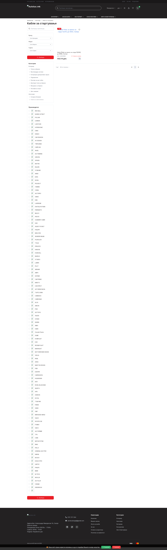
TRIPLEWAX (38, 144)
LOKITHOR (38, 124)
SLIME (36, 335)
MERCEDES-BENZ (40, 414)
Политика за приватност (98, 532)
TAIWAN (37, 187)
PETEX (37, 398)
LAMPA (37, 263)
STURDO (37, 259)
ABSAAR (37, 269)
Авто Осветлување (121, 530)
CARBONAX (38, 299)
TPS (36, 434)
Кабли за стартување (48, 20)
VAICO (37, 428)
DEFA (36, 177)
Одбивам (117, 547)
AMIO (36, 325)
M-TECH (37, 474)
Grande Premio (39, 332)
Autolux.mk (40, 1)
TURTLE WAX (39, 292)
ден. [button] (119, 8)
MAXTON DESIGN (40, 365)
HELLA (37, 447)
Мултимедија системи (37, 72)
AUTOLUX (38, 481)
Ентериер (31, 66)
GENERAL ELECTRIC (40, 451)
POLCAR (37, 117)
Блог (123, 1)
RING (36, 444)
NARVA (37, 454)
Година (31, 47)
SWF (36, 411)
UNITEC (37, 464)
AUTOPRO (38, 193)
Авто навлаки (34, 91)
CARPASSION (39, 375)
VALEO (37, 418)
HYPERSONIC (39, 127)
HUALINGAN (38, 378)
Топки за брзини (35, 69)
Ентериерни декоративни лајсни (40, 74)
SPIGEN (37, 160)
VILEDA (37, 315)
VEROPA (37, 157)
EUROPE (37, 372)
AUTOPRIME (38, 431)
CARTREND (38, 279)
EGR (36, 342)
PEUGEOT (38, 183)
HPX (36, 391)
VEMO (37, 408)
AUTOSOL (38, 312)
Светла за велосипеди (37, 99)
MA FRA (37, 163)
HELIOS (37, 216)
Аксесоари (37, 20)
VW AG (37, 355)
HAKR (36, 329)
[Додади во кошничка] (79, 58)
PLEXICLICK (38, 239)
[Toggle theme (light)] (124, 8)
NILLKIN (37, 167)
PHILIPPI (37, 229)
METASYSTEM (39, 441)
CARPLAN (38, 147)
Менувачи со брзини (36, 85)
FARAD (37, 405)
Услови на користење (97, 530)
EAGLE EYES (38, 461)
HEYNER (37, 276)
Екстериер (119, 524)
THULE (37, 243)
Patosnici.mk (31, 1)
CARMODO (38, 296)
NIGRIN (37, 322)
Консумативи (120, 527)
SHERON (37, 395)
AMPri (36, 272)
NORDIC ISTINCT (40, 114)
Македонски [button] (110, 8)
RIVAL (36, 358)
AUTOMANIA (38, 154)
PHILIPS (37, 467)
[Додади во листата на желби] (79, 29)
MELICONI (38, 233)
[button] (55, 15)
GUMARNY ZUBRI (40, 220)
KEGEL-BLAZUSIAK (40, 385)
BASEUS (37, 256)
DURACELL (38, 253)
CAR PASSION (39, 137)
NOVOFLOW (38, 421)
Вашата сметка (95, 521)
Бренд (30, 35)
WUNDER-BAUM (39, 236)
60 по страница (64, 67)
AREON (37, 305)
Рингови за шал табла (37, 80)
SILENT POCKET (39, 226)
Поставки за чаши (36, 88)
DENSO (37, 134)
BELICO (37, 213)
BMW (36, 471)
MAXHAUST (38, 348)
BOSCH (37, 457)
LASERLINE (38, 203)
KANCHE (37, 249)
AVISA (36, 362)
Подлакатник (34, 77)
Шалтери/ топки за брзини (38, 83)
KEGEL (37, 180)
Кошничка (93, 518)
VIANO (37, 196)
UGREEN (37, 121)
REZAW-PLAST (39, 345)
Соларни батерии (36, 97)
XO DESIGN (38, 140)
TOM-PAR (38, 401)
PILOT (37, 266)
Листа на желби (95, 524)
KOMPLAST (38, 338)
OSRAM (37, 484)
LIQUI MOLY (38, 286)
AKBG (36, 173)
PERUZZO (38, 246)
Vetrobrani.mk (49, 1)
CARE (36, 438)
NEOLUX (37, 477)
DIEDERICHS (38, 487)
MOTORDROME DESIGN (42, 352)
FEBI (36, 368)
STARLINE (38, 170)
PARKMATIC (38, 210)
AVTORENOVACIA (40, 289)
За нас (129, 1)
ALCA (36, 302)
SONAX (37, 319)
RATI (36, 381)
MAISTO (37, 282)
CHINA (37, 190)
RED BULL (38, 111)
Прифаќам (106, 547)
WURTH (37, 388)
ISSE (36, 223)
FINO (36, 309)
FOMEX (37, 424)
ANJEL (37, 150)
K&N (36, 200)
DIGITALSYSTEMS (40, 206)
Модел (30, 41)
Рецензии (135, 1)
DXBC (36, 130)
